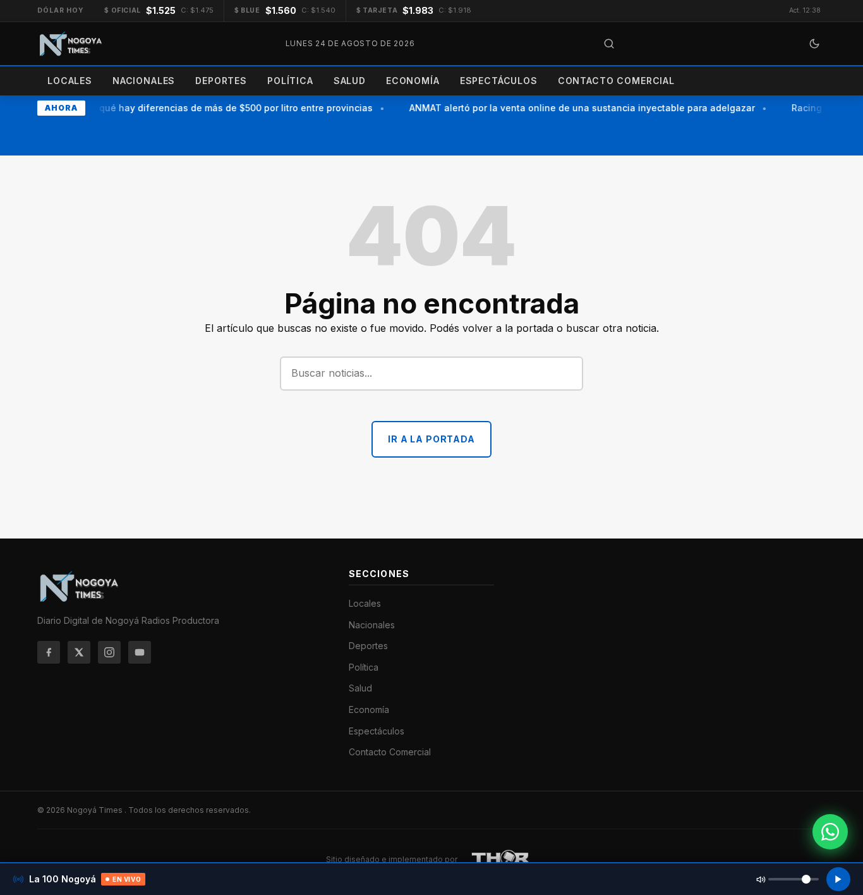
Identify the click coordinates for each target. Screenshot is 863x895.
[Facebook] (48, 652)
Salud (350, 80)
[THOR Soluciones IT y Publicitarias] (501, 859)
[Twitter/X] (79, 652)
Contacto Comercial (616, 80)
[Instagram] (109, 652)
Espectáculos (499, 80)
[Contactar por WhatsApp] (830, 831)
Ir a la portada (431, 439)
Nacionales (143, 80)
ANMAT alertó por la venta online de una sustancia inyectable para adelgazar (578, 107)
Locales (69, 80)
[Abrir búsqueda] (609, 43)
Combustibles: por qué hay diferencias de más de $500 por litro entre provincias (190, 107)
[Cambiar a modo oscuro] (814, 43)
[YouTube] (139, 652)
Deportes (221, 80)
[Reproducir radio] (838, 879)
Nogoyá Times (95, 810)
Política (290, 80)
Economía (413, 80)
